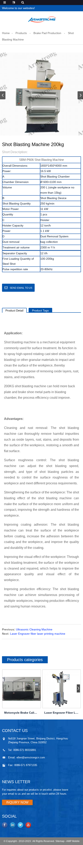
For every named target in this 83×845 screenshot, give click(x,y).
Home (6, 33)
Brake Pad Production (47, 33)
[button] (80, 95)
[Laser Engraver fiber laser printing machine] (62, 689)
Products (21, 33)
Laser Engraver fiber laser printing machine (37, 633)
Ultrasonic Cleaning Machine (34, 629)
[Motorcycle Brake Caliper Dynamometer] (21, 689)
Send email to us (21, 288)
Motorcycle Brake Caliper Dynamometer (21, 712)
